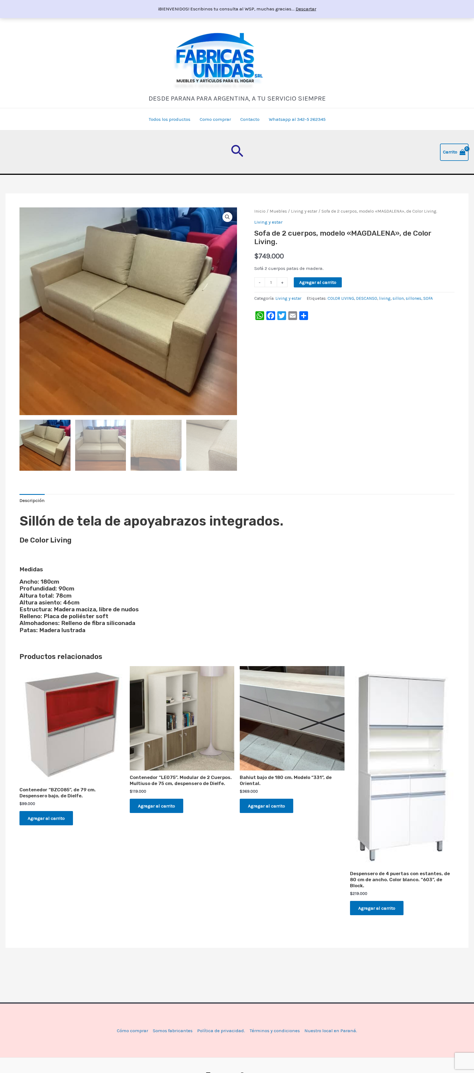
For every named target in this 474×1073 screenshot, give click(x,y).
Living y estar (304, 211)
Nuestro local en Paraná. (330, 1030)
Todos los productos (169, 119)
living (385, 298)
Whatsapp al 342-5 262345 (297, 119)
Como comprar (215, 119)
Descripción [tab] (32, 500)
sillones (413, 298)
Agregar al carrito (317, 282)
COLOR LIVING (341, 298)
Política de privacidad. (221, 1030)
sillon (398, 298)
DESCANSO (366, 298)
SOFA (428, 298)
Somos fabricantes (173, 1030)
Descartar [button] (306, 9)
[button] (237, 152)
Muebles (278, 211)
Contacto (249, 119)
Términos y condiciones (275, 1030)
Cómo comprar (132, 1030)
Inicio (260, 211)
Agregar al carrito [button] (46, 818)
